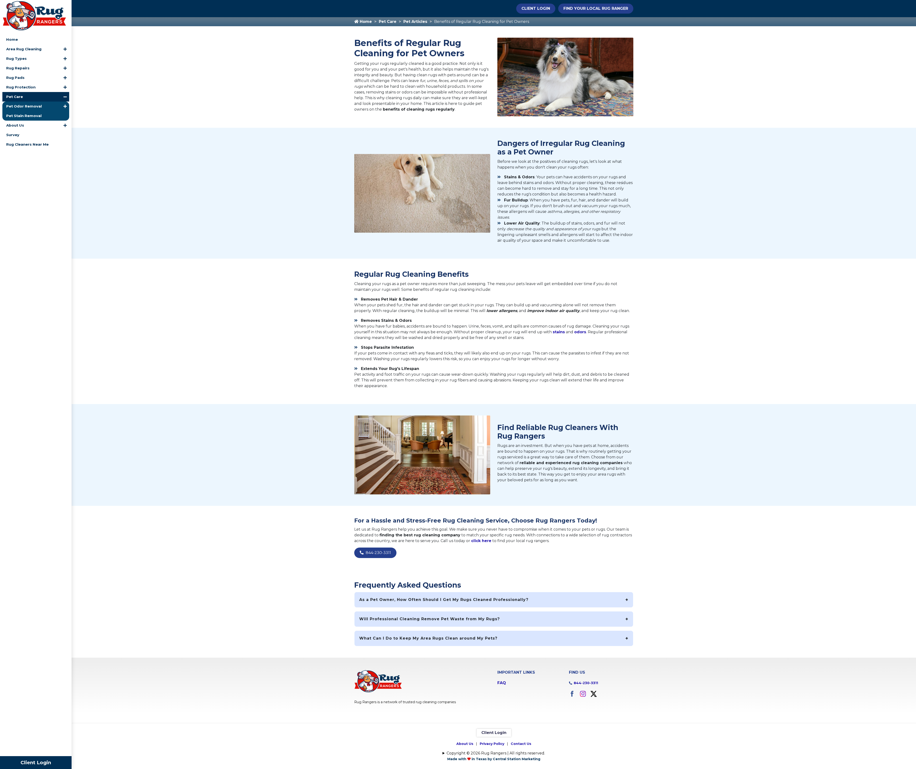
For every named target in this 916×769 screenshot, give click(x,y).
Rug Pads (15, 77)
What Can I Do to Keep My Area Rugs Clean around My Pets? (428, 638)
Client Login (36, 762)
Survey (12, 135)
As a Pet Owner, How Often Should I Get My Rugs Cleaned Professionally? (443, 599)
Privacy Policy (492, 744)
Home (12, 39)
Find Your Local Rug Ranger (595, 8)
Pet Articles (415, 21)
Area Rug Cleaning (24, 49)
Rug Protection (21, 87)
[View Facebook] (572, 693)
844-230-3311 (378, 552)
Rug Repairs (18, 68)
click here (481, 540)
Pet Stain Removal (24, 115)
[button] (65, 49)
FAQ (501, 683)
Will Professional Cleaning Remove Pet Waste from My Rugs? (429, 619)
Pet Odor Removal (24, 106)
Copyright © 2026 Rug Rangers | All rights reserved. (496, 753)
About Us (15, 125)
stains (559, 332)
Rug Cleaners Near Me (27, 144)
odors (580, 332)
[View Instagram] (583, 693)
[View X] (593, 693)
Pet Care (14, 96)
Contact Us (521, 744)
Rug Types (16, 58)
